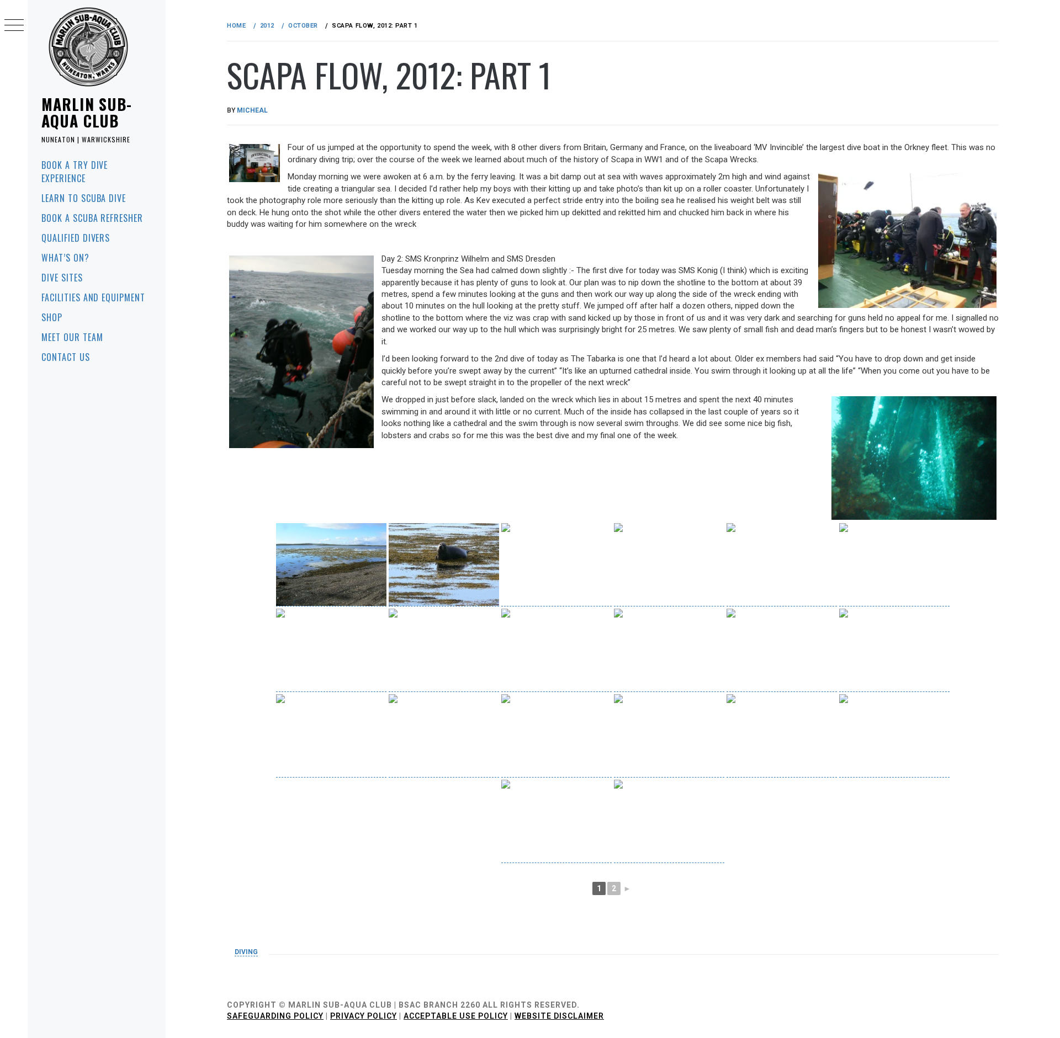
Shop (51, 317)
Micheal (252, 110)
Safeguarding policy (275, 1016)
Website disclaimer (559, 1016)
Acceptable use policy (456, 1016)
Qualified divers (75, 237)
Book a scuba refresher (92, 218)
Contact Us (65, 357)
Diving (246, 952)
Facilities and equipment (93, 297)
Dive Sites (62, 277)
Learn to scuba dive (83, 198)
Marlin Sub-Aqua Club (86, 112)
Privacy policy (363, 1016)
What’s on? (65, 257)
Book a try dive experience (74, 171)
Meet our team (72, 337)
